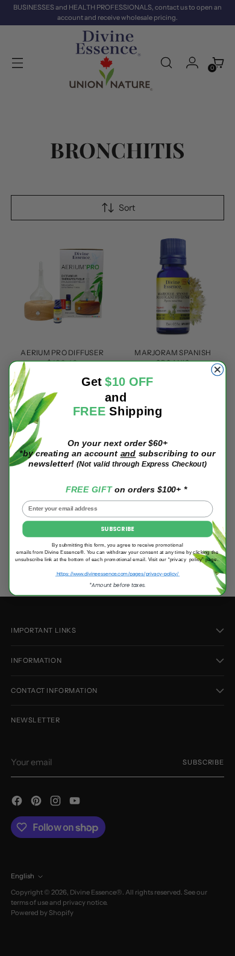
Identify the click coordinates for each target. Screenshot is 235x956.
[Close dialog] (218, 370)
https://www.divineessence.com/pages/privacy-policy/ (117, 573)
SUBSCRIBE (117, 528)
